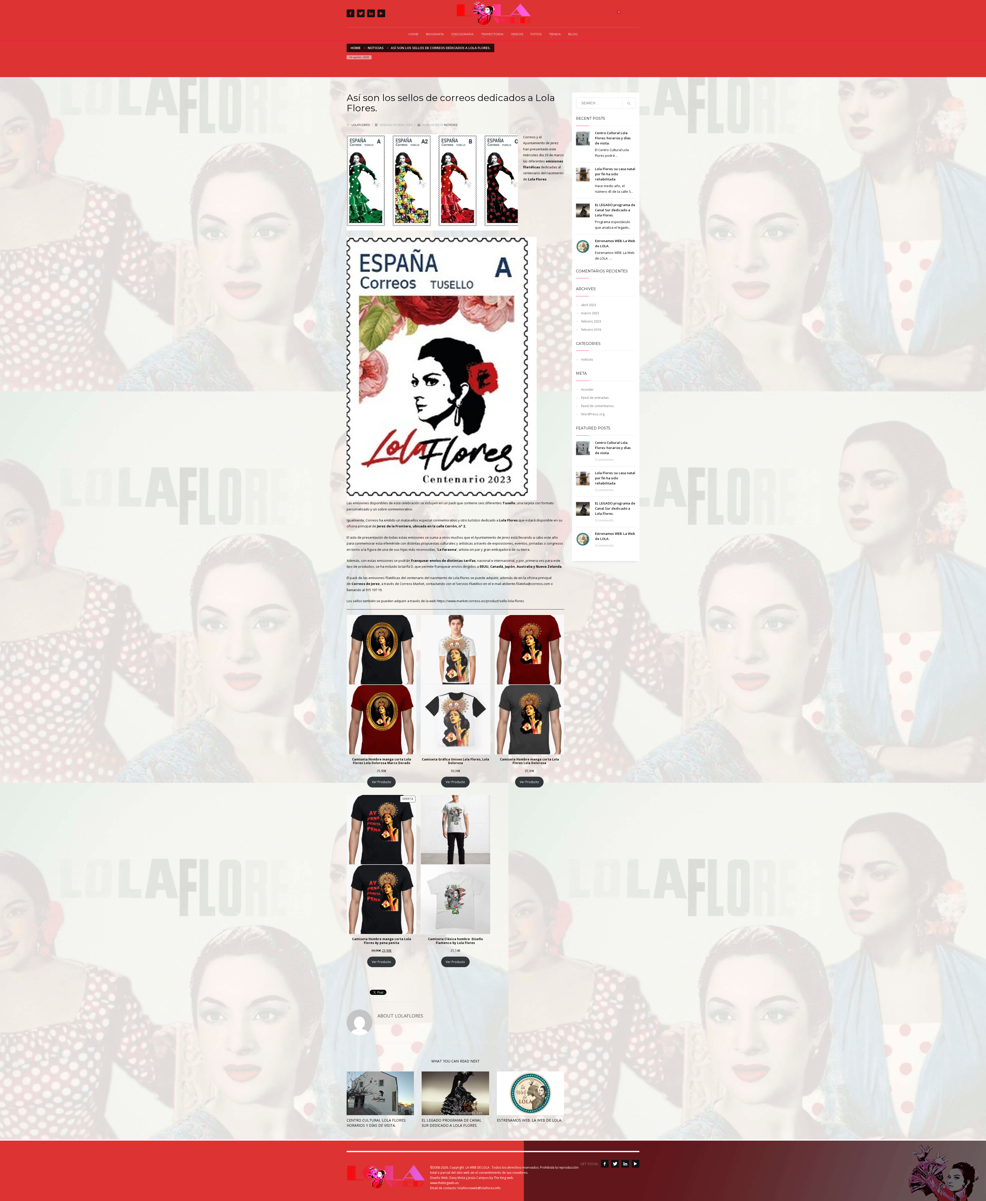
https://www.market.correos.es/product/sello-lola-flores (480, 601)
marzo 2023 (590, 313)
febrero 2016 (591, 329)
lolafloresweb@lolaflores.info (479, 1188)
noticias (450, 125)
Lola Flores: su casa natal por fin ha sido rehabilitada (615, 174)
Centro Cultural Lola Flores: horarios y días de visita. (376, 1123)
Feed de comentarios (597, 406)
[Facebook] (350, 13)
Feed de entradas (595, 397)
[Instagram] (371, 13)
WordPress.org (592, 414)
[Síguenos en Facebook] (605, 1164)
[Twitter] (361, 13)
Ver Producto (381, 782)
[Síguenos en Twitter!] (615, 1164)
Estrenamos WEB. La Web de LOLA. (529, 1120)
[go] (629, 103)
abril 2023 (588, 304)
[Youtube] (381, 13)
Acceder (587, 389)
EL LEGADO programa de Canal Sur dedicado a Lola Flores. (451, 1123)
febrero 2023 (591, 321)
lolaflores (361, 125)
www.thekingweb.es (444, 1183)
